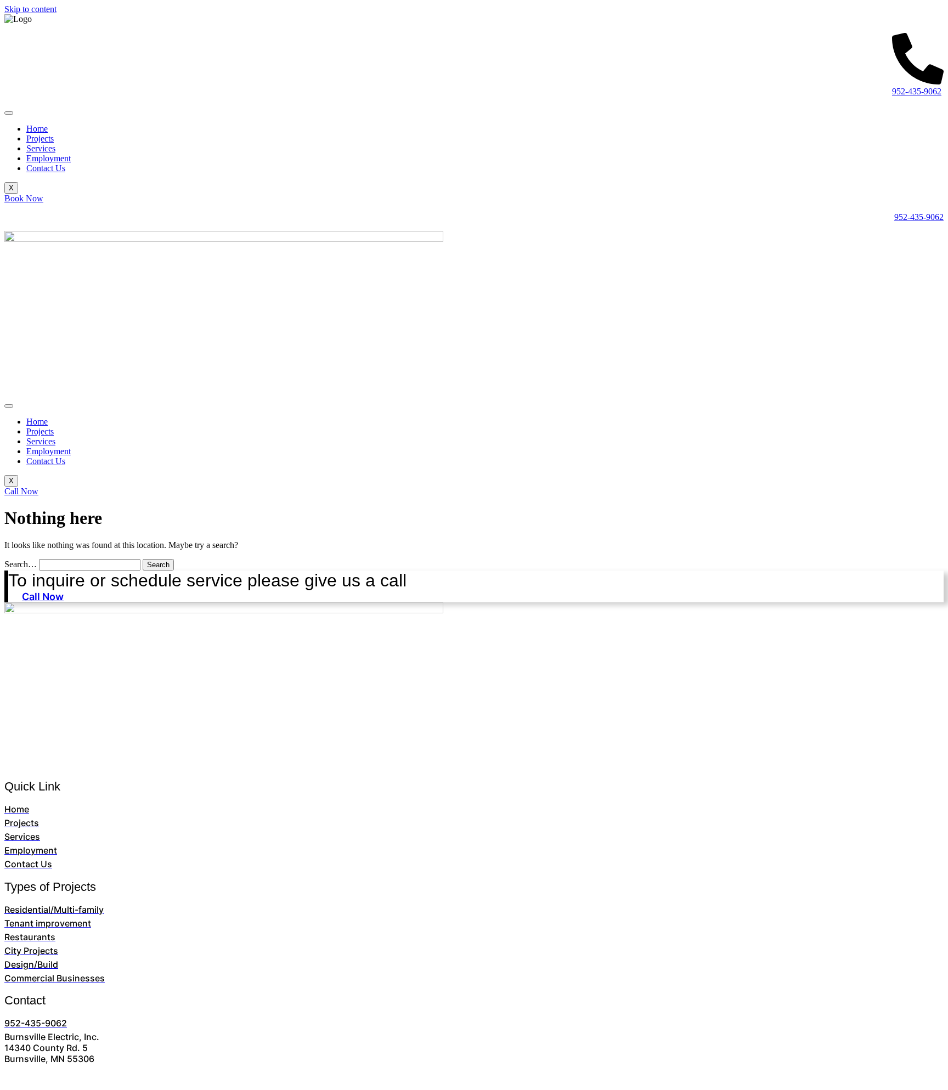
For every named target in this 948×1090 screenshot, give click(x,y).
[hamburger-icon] (8, 113)
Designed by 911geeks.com (548, 1077)
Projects (40, 138)
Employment (48, 158)
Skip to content (30, 9)
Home (37, 128)
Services (40, 148)
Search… (20, 564)
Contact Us (45, 168)
